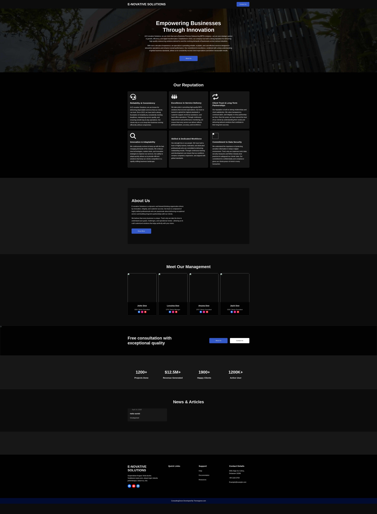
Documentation (204, 475)
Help (200, 471)
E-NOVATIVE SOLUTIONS (147, 4)
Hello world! (135, 414)
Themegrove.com (200, 501)
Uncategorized (134, 418)
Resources (202, 480)
